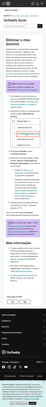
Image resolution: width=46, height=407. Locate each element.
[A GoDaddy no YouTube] (26, 368)
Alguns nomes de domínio (18, 231)
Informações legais (10, 376)
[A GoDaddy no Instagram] (9, 368)
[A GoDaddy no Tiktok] (15, 368)
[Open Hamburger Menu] (3, 4)
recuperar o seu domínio (17, 226)
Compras (5, 344)
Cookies (39, 376)
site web (21, 196)
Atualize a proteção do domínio (22, 275)
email (28, 196)
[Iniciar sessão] (37, 3)
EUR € (39, 362)
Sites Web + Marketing (30, 15)
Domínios (16, 15)
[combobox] (21, 26)
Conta (4, 338)
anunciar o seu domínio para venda (19, 73)
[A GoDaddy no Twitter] (20, 368)
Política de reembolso (23, 271)
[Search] (40, 26)
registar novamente (18, 259)
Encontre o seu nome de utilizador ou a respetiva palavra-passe (24, 104)
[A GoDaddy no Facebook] (3, 368)
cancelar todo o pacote (28, 90)
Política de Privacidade (26, 376)
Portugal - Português (10, 362)
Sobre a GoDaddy (9, 315)
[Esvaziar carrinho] (42, 3)
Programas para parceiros (12, 332)
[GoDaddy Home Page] (11, 352)
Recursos (5, 326)
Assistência (6, 321)
